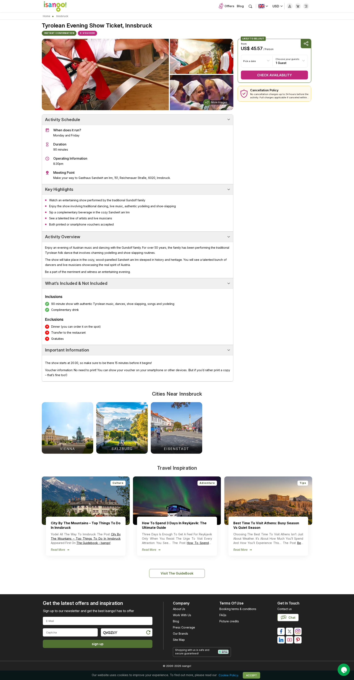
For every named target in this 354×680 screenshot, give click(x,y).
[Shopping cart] (298, 6)
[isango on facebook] (281, 631)
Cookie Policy (228, 675)
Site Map (179, 639)
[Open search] (250, 6)
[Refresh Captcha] (148, 633)
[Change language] (263, 6)
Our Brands (180, 633)
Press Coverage (184, 627)
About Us (179, 609)
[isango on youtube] (289, 639)
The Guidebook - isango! (93, 543)
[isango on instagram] (298, 631)
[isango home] (59, 6)
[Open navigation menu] (306, 6)
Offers (229, 6)
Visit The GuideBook (177, 573)
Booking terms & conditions (237, 609)
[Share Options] (306, 43)
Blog (240, 6)
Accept (251, 675)
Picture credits (229, 621)
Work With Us (182, 615)
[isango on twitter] (289, 631)
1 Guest (281, 62)
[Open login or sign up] (290, 6)
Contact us (284, 609)
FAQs (222, 615)
